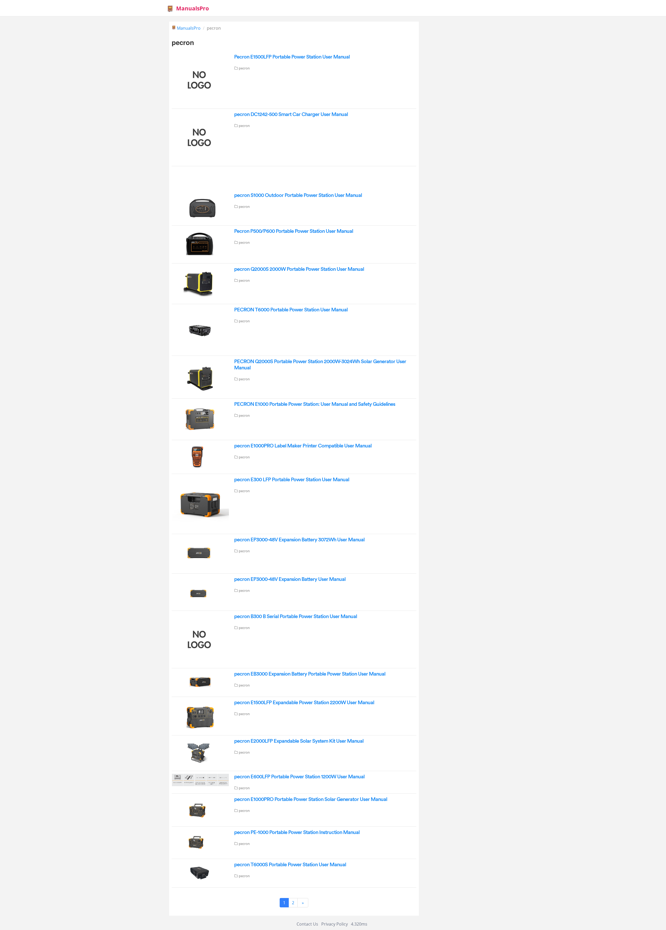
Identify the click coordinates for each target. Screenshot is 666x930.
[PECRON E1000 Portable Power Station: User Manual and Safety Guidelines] (200, 419)
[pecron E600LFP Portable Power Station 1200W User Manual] (200, 779)
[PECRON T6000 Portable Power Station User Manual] (200, 329)
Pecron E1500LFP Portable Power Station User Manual (292, 57)
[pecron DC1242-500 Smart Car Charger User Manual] (198, 137)
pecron (244, 68)
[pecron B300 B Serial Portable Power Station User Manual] (198, 639)
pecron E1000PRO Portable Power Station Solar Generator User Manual (310, 799)
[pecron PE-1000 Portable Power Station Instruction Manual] (200, 842)
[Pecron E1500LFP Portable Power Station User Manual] (198, 79)
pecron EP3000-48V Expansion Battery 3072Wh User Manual (299, 539)
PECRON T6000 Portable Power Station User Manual (291, 309)
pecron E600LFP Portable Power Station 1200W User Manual (299, 776)
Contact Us (307, 924)
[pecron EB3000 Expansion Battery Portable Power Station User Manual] (200, 682)
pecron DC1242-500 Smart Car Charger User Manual (291, 114)
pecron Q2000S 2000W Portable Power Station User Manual (299, 269)
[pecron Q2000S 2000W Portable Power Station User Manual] (200, 283)
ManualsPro (192, 8)
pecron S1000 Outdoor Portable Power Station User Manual (298, 195)
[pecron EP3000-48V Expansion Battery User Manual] (200, 591)
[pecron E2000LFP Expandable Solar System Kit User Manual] (200, 752)
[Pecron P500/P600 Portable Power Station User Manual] (200, 244)
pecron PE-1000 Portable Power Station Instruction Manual (297, 832)
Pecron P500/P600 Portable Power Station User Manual (293, 231)
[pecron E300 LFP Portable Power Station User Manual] (200, 503)
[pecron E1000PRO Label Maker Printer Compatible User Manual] (200, 456)
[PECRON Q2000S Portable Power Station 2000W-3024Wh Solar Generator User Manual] (200, 377)
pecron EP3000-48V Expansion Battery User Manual (289, 579)
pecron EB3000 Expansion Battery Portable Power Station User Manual (309, 674)
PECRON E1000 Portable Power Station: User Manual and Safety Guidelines (314, 404)
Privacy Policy (334, 924)
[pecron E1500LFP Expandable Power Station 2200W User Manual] (200, 716)
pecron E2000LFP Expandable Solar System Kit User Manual (298, 741)
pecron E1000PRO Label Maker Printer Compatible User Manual (303, 445)
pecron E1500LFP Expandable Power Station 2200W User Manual (304, 702)
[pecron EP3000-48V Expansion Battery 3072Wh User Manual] (200, 553)
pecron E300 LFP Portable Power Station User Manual (291, 479)
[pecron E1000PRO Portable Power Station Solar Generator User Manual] (200, 809)
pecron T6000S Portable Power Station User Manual (290, 864)
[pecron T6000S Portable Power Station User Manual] (200, 873)
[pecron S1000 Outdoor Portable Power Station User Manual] (200, 207)
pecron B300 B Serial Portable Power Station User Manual (295, 616)
